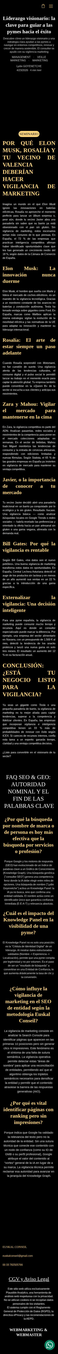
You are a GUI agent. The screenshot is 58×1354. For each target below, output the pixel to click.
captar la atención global (17, 382)
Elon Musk (48, 204)
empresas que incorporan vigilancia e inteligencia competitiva (29, 724)
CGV (14, 1279)
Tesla (42, 705)
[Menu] (51, 6)
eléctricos (41, 295)
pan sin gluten (39, 227)
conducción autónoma (29, 306)
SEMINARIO (28, 134)
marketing (26, 231)
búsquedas (9, 518)
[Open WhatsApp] (49, 1345)
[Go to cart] (43, 6)
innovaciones (28, 208)
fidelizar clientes (12, 720)
